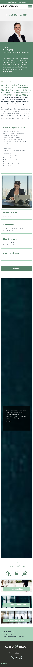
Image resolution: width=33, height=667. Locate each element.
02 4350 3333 (16, 1)
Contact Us (16, 269)
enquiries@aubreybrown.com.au (17, 2)
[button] (30, 6)
